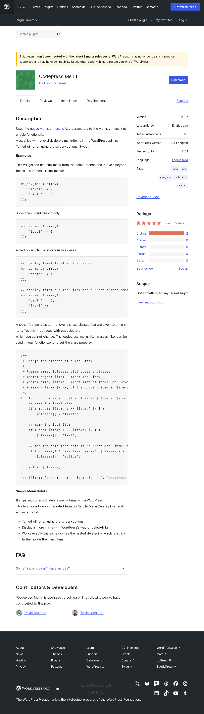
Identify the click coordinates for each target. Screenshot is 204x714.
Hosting (21, 660)
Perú (57, 688)
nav (184, 169)
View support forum (150, 302)
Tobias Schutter (92, 613)
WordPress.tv (97, 666)
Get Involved (130, 647)
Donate (128, 660)
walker (182, 185)
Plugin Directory (26, 20)
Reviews (45, 101)
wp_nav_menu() (51, 129)
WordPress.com (169, 647)
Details (25, 101)
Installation (69, 101)
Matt (161, 654)
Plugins (56, 660)
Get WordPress (185, 7)
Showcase (58, 647)
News (19, 654)
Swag (127, 666)
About (20, 647)
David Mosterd (55, 83)
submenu (181, 177)
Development (96, 101)
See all (183, 268)
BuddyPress (166, 666)
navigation (166, 177)
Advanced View (148, 197)
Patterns (56, 666)
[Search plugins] (58, 34)
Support (182, 101)
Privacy (21, 666)
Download (178, 80)
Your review (145, 268)
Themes (56, 654)
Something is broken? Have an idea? (43, 568)
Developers (94, 660)
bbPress (164, 660)
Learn (90, 647)
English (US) (180, 160)
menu (176, 169)
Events (126, 654)
